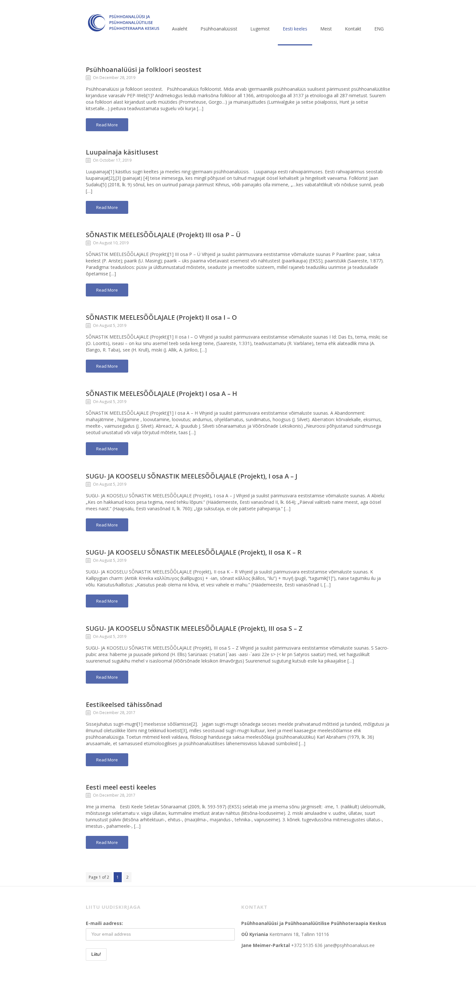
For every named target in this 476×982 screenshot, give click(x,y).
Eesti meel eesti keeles (121, 787)
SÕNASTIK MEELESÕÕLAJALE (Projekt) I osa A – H (161, 393)
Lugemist (260, 29)
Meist (326, 29)
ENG (379, 29)
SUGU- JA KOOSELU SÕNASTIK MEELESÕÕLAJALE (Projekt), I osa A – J (191, 476)
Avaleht (179, 29)
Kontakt (353, 29)
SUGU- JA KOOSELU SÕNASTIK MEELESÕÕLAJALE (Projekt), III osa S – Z (194, 628)
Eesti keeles (295, 29)
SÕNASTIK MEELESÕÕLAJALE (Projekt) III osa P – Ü (163, 234)
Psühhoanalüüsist (218, 29)
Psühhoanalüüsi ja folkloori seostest (143, 69)
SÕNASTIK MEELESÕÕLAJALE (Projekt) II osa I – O (161, 317)
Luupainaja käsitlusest (122, 152)
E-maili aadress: (104, 923)
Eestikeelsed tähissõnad (124, 704)
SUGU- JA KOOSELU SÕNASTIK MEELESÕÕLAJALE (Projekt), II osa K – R (193, 552)
